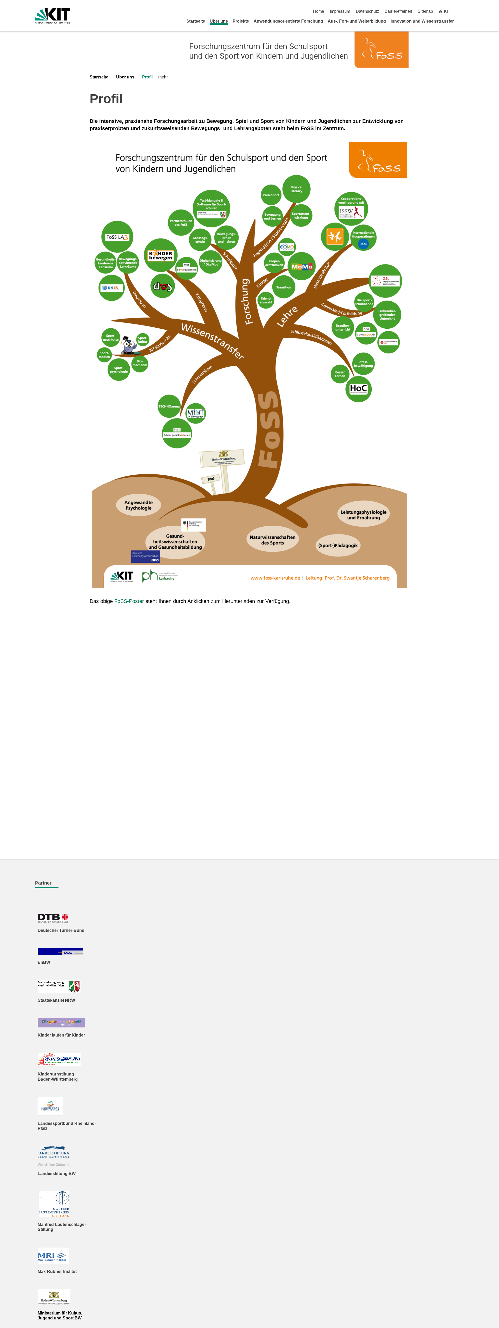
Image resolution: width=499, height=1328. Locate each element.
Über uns (219, 21)
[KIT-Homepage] (52, 16)
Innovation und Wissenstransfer (422, 21)
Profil (147, 77)
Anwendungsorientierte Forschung (288, 21)
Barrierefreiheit (398, 11)
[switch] (462, 11)
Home (318, 11)
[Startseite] (462, 21)
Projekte (241, 21)
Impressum (340, 11)
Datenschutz (367, 11)
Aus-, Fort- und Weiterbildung (357, 21)
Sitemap (425, 11)
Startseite (195, 21)
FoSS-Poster (129, 601)
